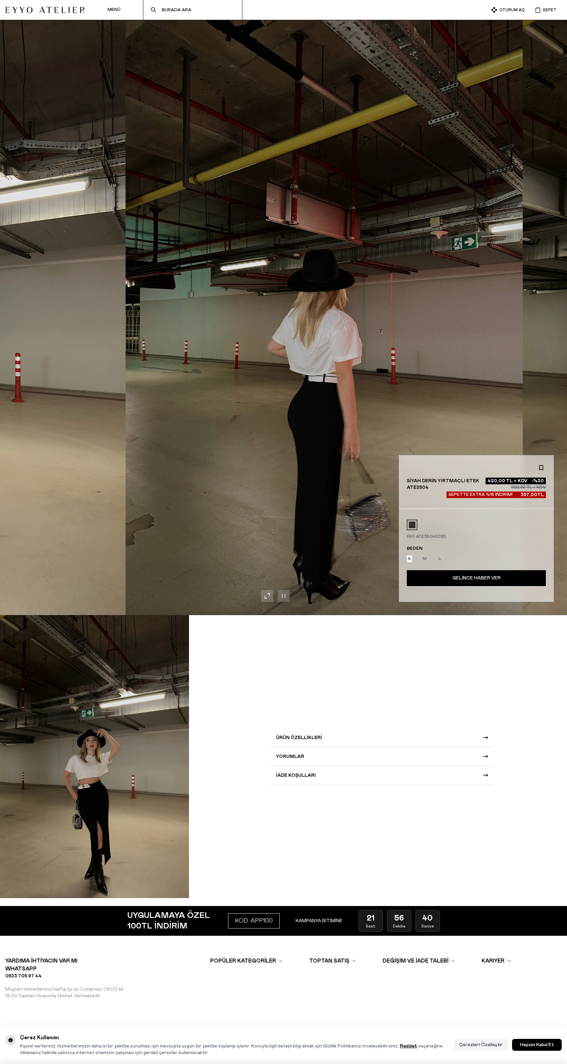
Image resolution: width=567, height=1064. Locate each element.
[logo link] (45, 10)
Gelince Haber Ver (476, 578)
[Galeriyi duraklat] (284, 596)
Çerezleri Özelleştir (481, 1045)
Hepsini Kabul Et (537, 1045)
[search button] (153, 10)
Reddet (408, 1046)
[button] (412, 525)
